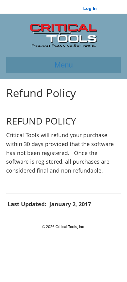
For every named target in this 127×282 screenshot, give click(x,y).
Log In (90, 8)
